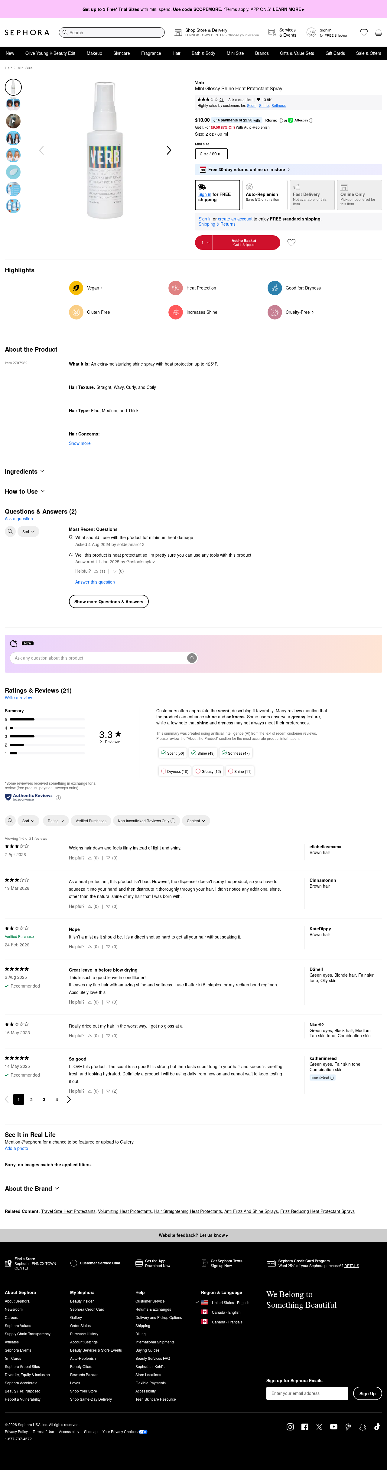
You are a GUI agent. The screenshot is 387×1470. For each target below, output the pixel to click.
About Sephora (17, 1300)
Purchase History (84, 1333)
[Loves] (364, 32)
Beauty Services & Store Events (96, 1349)
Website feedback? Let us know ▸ (193, 1235)
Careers (11, 1317)
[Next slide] (168, 150)
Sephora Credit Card (87, 1309)
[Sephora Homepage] (27, 32)
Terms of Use (43, 1431)
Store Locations (148, 1374)
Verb (199, 82)
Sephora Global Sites (22, 1366)
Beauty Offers (81, 1366)
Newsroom (14, 1309)
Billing (140, 1333)
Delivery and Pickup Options (158, 1317)
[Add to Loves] (291, 242)
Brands (262, 53)
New (10, 53)
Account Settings (84, 1341)
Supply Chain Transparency (27, 1333)
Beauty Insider (82, 1300)
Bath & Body (203, 53)
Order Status (80, 1325)
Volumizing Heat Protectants (125, 1211)
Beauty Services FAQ (152, 1358)
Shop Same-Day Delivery (91, 1399)
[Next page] (68, 1099)
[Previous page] (6, 1099)
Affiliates (12, 1341)
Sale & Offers (368, 53)
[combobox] (112, 32)
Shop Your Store (83, 1390)
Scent (251, 105)
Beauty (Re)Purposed (23, 1390)
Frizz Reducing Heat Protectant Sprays (317, 1211)
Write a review (18, 697)
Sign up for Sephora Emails (294, 1380)
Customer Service (150, 1300)
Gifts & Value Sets (297, 53)
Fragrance (151, 53)
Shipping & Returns (217, 224)
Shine (264, 105)
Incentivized (320, 1077)
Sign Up (367, 1393)
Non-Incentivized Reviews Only (143, 820)
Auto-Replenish (83, 1358)
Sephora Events (18, 1349)
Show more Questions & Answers (108, 601)
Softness (279, 105)
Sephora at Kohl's (149, 1366)
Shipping (142, 1325)
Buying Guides (147, 1349)
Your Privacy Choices (120, 1431)
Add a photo (16, 1148)
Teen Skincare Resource (155, 1399)
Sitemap (91, 1431)
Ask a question (240, 99)
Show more (80, 443)
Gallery (76, 1317)
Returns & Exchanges (153, 1309)
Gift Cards (335, 53)
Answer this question (95, 582)
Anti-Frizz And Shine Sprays (251, 1211)
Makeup (94, 53)
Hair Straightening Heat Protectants (188, 1211)
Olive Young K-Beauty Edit (50, 53)
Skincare (121, 53)
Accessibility (145, 1390)
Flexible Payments (150, 1382)
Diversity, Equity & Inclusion (27, 1374)
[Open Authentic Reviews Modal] (58, 797)
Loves (75, 1382)
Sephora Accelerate (21, 1382)
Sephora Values (18, 1325)
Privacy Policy (16, 1431)
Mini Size (235, 53)
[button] (280, 120)
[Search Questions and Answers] (10, 531)
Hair (176, 53)
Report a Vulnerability (23, 1399)
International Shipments (154, 1341)
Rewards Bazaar (84, 1374)
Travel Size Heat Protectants (68, 1211)
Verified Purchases (91, 820)
